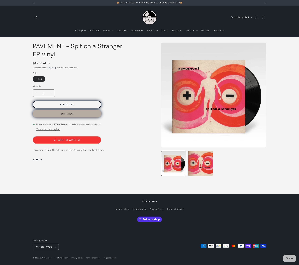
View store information (48, 129)
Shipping (51, 68)
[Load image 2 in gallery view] (200, 163)
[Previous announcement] (33, 3)
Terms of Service (175, 209)
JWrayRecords (46, 258)
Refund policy (139, 209)
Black (39, 79)
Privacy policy (77, 258)
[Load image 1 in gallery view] (173, 163)
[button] (36, 17)
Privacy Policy (157, 209)
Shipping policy (110, 258)
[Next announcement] (265, 3)
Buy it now (67, 113)
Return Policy (122, 209)
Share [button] (39, 159)
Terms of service (93, 258)
